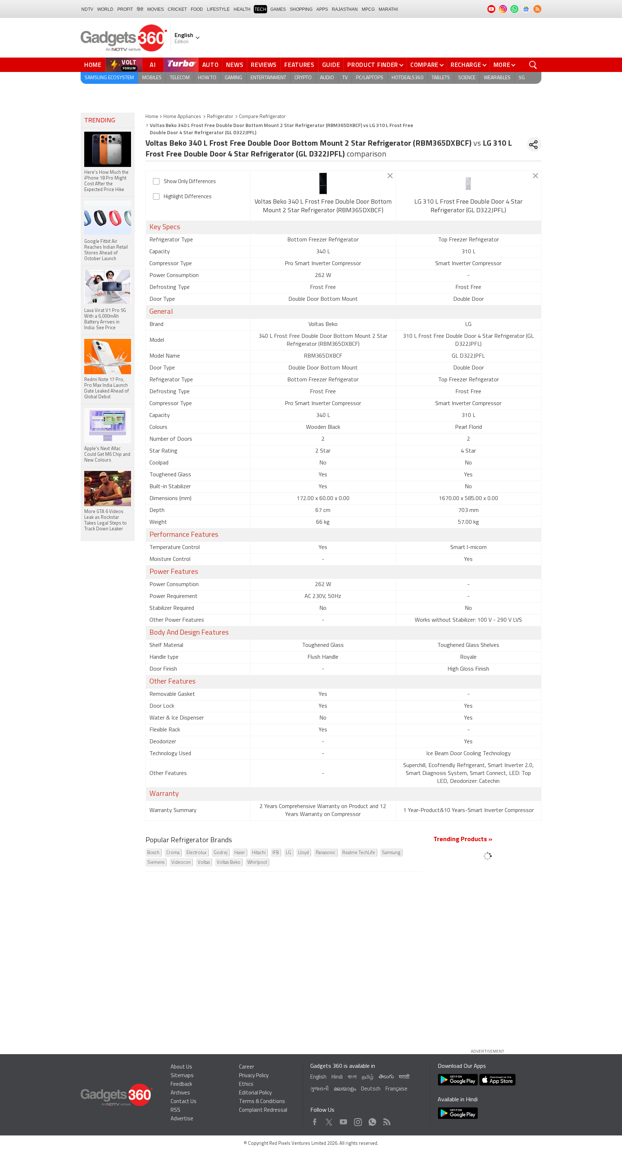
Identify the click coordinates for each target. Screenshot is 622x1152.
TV (345, 78)
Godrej (220, 853)
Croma (173, 853)
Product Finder (372, 64)
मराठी (404, 1077)
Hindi (337, 1077)
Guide (331, 64)
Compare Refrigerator (262, 116)
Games (278, 9)
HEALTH (242, 9)
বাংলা (352, 1077)
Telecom (180, 78)
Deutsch (370, 1089)
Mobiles (152, 78)
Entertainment (268, 78)
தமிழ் (368, 1077)
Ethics (246, 1084)
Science (466, 78)
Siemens (155, 862)
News (234, 64)
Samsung (391, 853)
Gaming (233, 78)
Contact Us (184, 1102)
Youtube (343, 1120)
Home (93, 64)
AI (153, 64)
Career (246, 1067)
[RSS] (537, 9)
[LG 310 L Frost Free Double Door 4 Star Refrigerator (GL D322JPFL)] (468, 183)
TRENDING (99, 121)
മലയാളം (345, 1089)
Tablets (441, 78)
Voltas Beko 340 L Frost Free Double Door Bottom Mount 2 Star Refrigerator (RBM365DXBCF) (323, 206)
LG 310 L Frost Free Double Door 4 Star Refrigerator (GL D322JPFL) (468, 206)
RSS (175, 1110)
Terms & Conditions (262, 1102)
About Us (181, 1067)
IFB (275, 853)
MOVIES (155, 9)
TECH (260, 9)
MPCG (368, 9)
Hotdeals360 (407, 78)
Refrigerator (220, 116)
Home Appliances (182, 116)
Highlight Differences (188, 197)
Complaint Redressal (263, 1110)
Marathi (388, 9)
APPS (322, 9)
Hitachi (259, 853)
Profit (125, 9)
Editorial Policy (255, 1093)
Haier (239, 853)
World (105, 9)
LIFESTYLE (218, 9)
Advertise (182, 1119)
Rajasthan (345, 9)
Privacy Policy (254, 1076)
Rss (386, 1120)
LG (288, 853)
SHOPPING (301, 9)
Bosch (153, 853)
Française (396, 1089)
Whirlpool (257, 862)
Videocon (181, 862)
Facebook (314, 1120)
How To (207, 78)
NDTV (87, 9)
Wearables (497, 78)
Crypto (303, 78)
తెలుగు (386, 1077)
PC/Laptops (369, 78)
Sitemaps (182, 1076)
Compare (424, 64)
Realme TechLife (358, 853)
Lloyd (303, 853)
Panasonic (325, 853)
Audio (327, 78)
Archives (180, 1093)
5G (522, 78)
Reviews (264, 64)
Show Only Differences (190, 182)
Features (299, 64)
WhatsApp (372, 1120)
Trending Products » (462, 839)
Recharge (466, 64)
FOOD (197, 9)
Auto (210, 64)
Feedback (181, 1084)
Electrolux (196, 853)
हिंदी (140, 9)
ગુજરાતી (319, 1089)
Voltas (204, 862)
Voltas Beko (228, 862)
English (318, 1077)
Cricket (177, 9)
